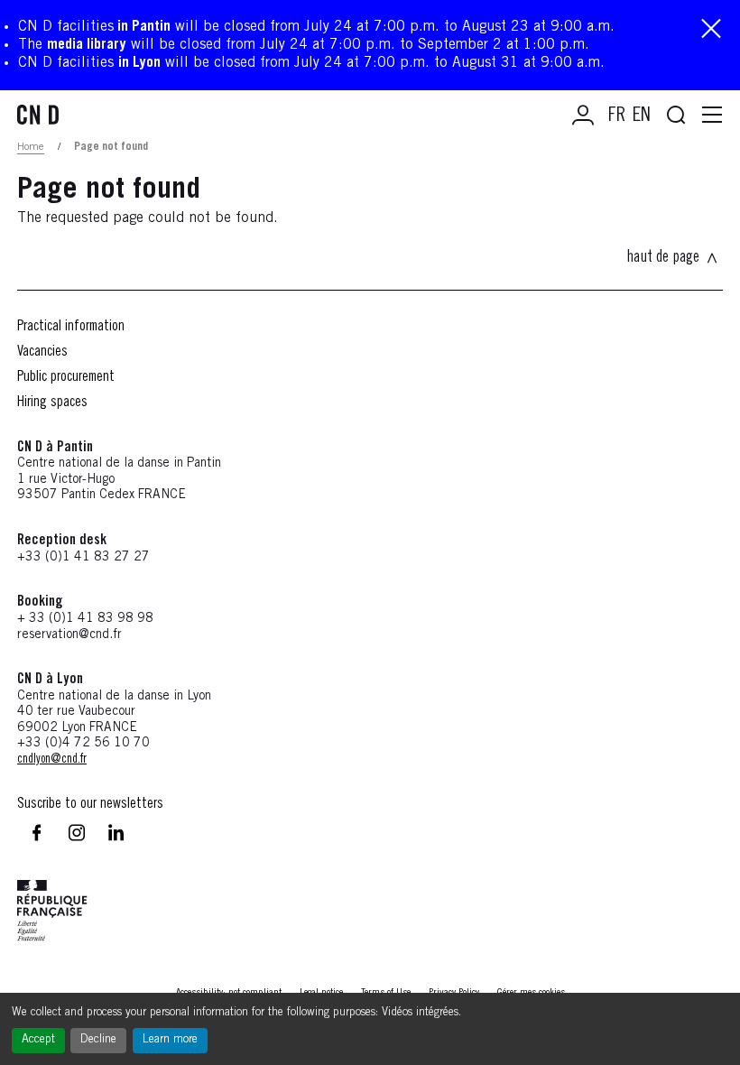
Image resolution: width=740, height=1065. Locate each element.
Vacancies (42, 352)
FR (616, 116)
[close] (711, 30)
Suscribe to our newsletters (90, 804)
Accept (38, 1040)
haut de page (662, 258)
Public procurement (66, 377)
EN (642, 116)
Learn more (170, 1040)
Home (30, 147)
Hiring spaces (52, 402)
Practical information (71, 327)
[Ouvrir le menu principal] (712, 115)
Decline (98, 1040)
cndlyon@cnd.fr (52, 760)
